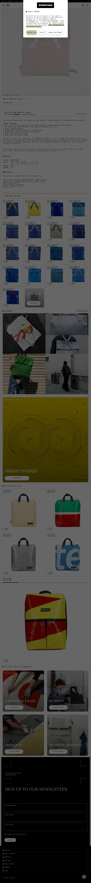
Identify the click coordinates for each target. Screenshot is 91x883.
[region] (45, 19)
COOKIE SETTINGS (54, 32)
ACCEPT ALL (31, 32)
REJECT (42, 32)
